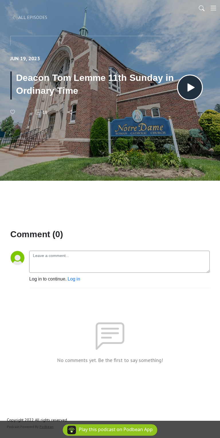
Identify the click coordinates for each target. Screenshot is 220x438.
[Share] (70, 112)
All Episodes (32, 17)
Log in (74, 279)
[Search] (202, 8)
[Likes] (13, 112)
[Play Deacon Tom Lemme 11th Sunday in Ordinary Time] (190, 87)
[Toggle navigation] (213, 8)
